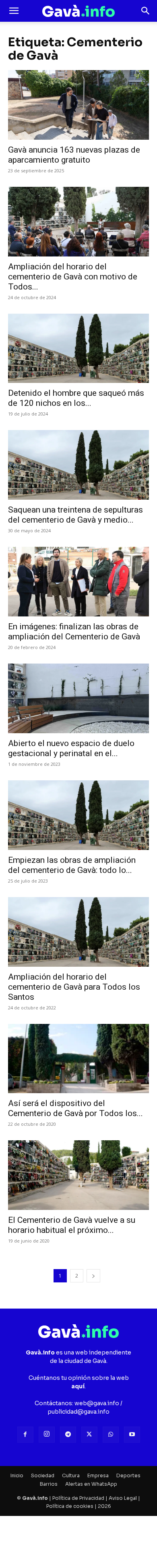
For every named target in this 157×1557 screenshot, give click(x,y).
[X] (89, 1435)
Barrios (49, 1484)
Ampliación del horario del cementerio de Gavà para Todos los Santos (74, 987)
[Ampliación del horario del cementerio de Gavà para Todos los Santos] (78, 932)
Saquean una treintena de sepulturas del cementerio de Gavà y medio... (75, 515)
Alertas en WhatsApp (91, 1484)
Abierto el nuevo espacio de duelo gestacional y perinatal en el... (71, 748)
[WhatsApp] (111, 1435)
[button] (14, 11)
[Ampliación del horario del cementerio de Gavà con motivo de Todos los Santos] (78, 221)
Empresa (98, 1475)
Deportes (128, 1475)
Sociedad (42, 1475)
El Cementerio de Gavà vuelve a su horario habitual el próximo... (71, 1225)
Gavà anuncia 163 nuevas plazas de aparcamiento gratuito (74, 155)
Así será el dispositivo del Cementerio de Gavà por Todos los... (75, 1108)
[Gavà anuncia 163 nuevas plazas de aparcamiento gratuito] (78, 105)
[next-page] (93, 1275)
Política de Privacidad (78, 1498)
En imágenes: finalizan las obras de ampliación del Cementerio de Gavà (74, 631)
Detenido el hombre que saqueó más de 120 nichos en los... (76, 398)
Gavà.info (35, 1498)
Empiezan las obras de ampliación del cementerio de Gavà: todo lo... (72, 865)
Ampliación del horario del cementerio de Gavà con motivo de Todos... (72, 277)
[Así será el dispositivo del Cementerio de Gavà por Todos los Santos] (78, 1059)
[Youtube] (132, 1435)
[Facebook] (25, 1435)
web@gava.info (96, 1403)
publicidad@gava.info (78, 1411)
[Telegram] (68, 1435)
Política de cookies (69, 1506)
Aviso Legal (123, 1498)
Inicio (16, 1475)
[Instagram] (47, 1435)
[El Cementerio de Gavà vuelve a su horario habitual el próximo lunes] (78, 1175)
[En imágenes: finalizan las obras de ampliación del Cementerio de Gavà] (78, 581)
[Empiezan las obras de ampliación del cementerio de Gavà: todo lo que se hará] (78, 815)
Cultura (71, 1475)
